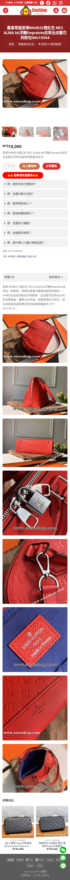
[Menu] (5, 10)
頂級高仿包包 (26, 44)
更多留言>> (56, 277)
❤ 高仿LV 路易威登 (49, 44)
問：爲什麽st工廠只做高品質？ (26, 242)
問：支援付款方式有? (20, 193)
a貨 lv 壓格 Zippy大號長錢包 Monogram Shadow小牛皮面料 (18, 845)
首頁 (11, 44)
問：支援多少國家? (19, 223)
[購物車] (64, 10)
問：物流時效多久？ (19, 203)
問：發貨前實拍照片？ (20, 213)
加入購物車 (30, 166)
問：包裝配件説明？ (19, 232)
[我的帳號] (56, 10)
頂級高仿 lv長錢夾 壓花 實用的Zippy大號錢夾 (52, 844)
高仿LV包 (32, 256)
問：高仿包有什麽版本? (21, 184)
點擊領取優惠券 (23, 175)
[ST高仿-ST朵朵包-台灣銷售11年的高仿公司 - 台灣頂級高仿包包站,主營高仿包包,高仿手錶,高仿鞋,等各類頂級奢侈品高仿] (34, 10)
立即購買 (51, 166)
